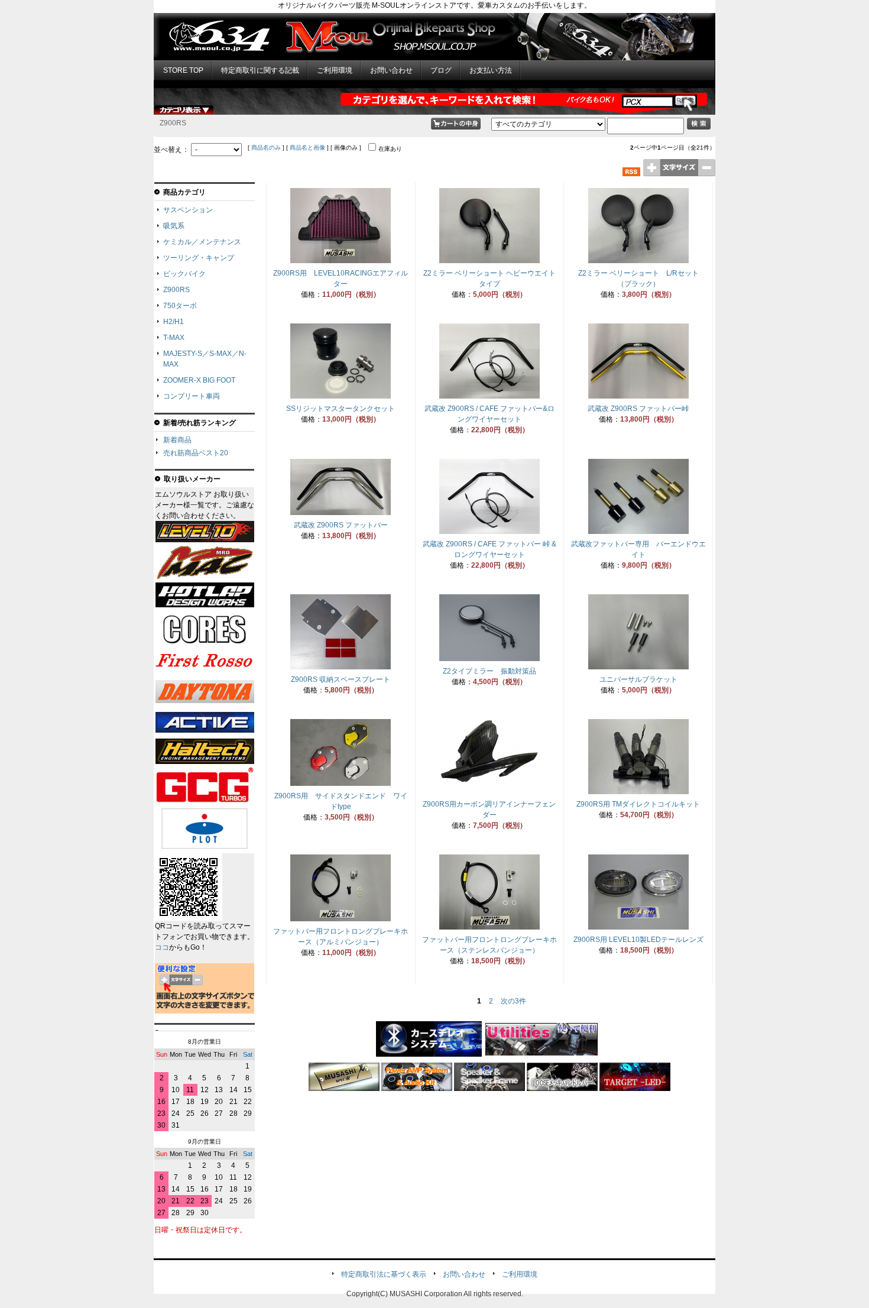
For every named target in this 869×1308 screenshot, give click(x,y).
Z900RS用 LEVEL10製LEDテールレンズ (638, 939)
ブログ (441, 70)
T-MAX (173, 338)
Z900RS (176, 290)
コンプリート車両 (191, 396)
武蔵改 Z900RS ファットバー (341, 525)
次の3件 (513, 1001)
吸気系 (173, 226)
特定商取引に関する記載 (260, 70)
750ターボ (180, 306)
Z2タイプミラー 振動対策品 (489, 671)
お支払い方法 (490, 70)
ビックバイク (184, 274)
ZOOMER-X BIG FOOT (199, 380)
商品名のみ (266, 147)
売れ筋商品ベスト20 (195, 453)
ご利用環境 (334, 70)
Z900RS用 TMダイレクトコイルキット (638, 804)
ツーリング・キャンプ (198, 258)
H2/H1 (173, 322)
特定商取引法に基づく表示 (383, 1274)
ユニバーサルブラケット (638, 679)
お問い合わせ (391, 70)
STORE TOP (183, 70)
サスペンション (188, 210)
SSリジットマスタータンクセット (340, 408)
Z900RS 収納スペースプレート (340, 679)
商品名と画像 (307, 147)
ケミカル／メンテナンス (202, 242)
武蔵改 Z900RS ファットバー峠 (638, 408)
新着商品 (177, 440)
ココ (162, 947)
